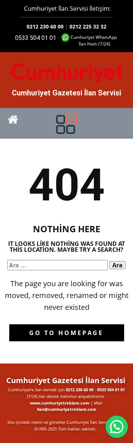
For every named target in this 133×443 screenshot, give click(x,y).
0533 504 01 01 (35, 37)
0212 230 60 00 (45, 26)
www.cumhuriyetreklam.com (59, 403)
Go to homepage (66, 333)
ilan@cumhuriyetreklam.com (66, 409)
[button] (117, 427)
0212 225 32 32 (87, 26)
